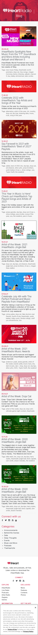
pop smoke (20, 214)
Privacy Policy (28, 631)
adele (8, 166)
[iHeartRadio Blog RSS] (16, 520)
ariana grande (11, 212)
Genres (4, 600)
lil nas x (18, 170)
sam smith (9, 461)
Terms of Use (12, 629)
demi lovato (10, 366)
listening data (24, 113)
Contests (24, 593)
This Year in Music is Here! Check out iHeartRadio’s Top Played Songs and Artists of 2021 (17, 197)
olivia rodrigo (26, 170)
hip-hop (15, 113)
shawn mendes (19, 461)
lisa (9, 76)
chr (28, 111)
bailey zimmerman (17, 76)
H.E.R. (16, 368)
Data (6, 535)
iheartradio (25, 316)
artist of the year (20, 111)
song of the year (16, 115)
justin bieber (10, 170)
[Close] (35, 607)
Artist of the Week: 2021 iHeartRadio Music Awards (16, 350)
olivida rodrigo (25, 318)
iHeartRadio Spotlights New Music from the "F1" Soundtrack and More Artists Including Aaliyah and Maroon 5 (19, 55)
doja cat (16, 72)
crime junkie (10, 314)
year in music (27, 216)
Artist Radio (6, 595)
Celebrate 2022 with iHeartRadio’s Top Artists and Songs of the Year (17, 100)
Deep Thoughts (10, 538)
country (32, 111)
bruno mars (27, 364)
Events (7, 540)
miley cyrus (15, 318)
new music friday (12, 70)
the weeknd (19, 172)
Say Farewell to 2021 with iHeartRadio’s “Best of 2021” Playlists (16, 146)
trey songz (24, 72)
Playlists (5, 597)
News (23, 588)
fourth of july (16, 316)
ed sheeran (10, 168)
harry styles (31, 506)
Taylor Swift (10, 172)
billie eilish (9, 457)
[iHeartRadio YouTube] (13, 520)
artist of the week (12, 409)
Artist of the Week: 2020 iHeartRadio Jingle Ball (15, 440)
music (31, 113)
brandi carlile (18, 364)
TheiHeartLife (9, 548)
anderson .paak (11, 362)
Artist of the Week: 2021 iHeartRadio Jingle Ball (14, 246)
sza (33, 170)
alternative (10, 111)
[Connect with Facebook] (2, 520)
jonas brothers (28, 168)
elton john (18, 168)
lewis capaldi (31, 459)
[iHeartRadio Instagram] (9, 520)
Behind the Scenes (11, 533)
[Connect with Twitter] (6, 520)
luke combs (29, 76)
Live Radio (5, 590)
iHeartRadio (19, 563)
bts (21, 166)
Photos (23, 595)
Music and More (10, 543)
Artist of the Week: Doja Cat (16, 396)
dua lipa (26, 166)
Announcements (10, 530)
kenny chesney (18, 74)
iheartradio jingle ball (18, 459)
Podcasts (7, 545)
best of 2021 (15, 166)
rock (7, 115)
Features (24, 590)
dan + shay (19, 366)
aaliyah (27, 74)
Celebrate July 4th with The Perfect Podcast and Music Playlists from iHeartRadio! (16, 299)
